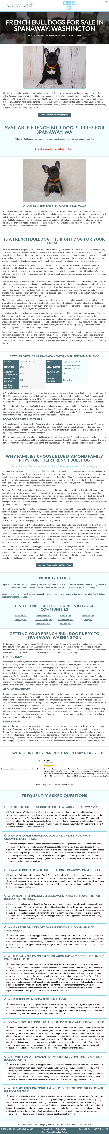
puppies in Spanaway (74, 594)
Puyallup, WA (21, 620)
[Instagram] (69, 3)
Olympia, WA (65, 623)
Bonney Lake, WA (65, 620)
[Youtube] (73, 3)
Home (29, 35)
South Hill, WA (88, 616)
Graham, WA (65, 616)
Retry (70, 149)
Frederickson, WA (43, 616)
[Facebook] (65, 3)
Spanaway (63, 35)
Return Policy (61, 1129)
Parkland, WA (21, 616)
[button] (69, 8)
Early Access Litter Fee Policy (54, 1132)
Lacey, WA (88, 620)
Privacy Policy (48, 1129)
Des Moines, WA (43, 623)
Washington (53, 35)
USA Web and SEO (101, 1129)
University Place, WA (43, 620)
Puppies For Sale (40, 35)
